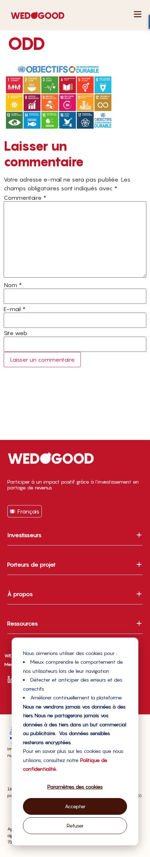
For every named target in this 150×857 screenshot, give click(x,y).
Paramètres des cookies (75, 786)
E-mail (14, 309)
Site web (15, 333)
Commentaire (25, 198)
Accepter (75, 806)
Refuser (75, 825)
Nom (13, 285)
